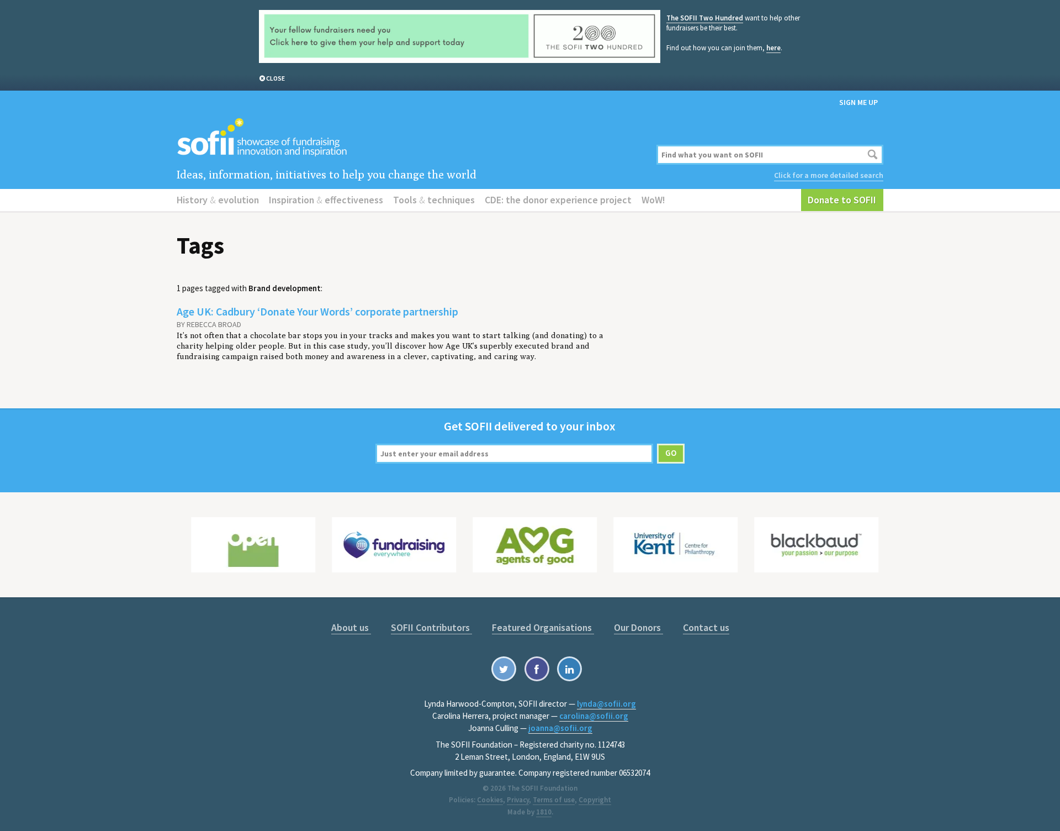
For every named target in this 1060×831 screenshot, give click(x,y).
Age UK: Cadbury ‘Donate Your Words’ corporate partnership (317, 311)
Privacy (518, 799)
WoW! (653, 199)
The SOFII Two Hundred (704, 18)
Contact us (706, 627)
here (773, 47)
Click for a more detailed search (828, 175)
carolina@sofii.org (593, 716)
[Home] (410, 137)
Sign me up (858, 102)
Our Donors (638, 627)
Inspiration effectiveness (326, 199)
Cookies (490, 799)
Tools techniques (434, 199)
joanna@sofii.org (560, 728)
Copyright (595, 799)
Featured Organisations (543, 627)
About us (351, 627)
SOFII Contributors (431, 627)
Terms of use (554, 799)
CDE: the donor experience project (558, 199)
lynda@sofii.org (606, 703)
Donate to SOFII (842, 199)
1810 (544, 812)
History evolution (218, 199)
